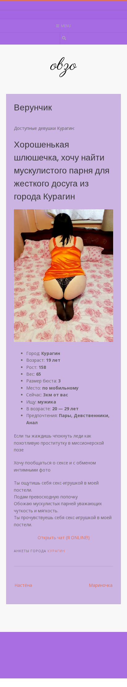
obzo (63, 65)
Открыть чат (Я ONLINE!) (64, 537)
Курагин (56, 550)
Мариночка (101, 585)
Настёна (23, 585)
